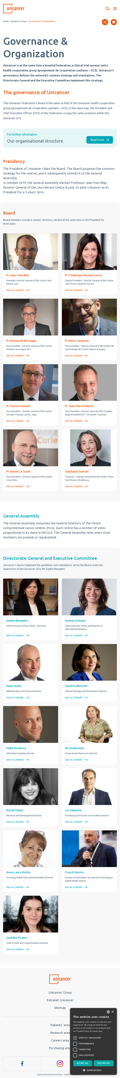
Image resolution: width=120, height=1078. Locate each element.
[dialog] (93, 1041)
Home (6, 21)
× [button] (112, 1012)
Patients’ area (60, 1025)
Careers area (60, 1040)
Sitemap (60, 1008)
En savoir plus (96, 1031)
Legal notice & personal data (49, 1074)
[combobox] (108, 1011)
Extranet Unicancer (60, 1000)
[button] (93, 1070)
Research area (60, 1032)
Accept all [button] (82, 1063)
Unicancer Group (18, 21)
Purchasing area (60, 1048)
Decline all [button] (103, 1063)
